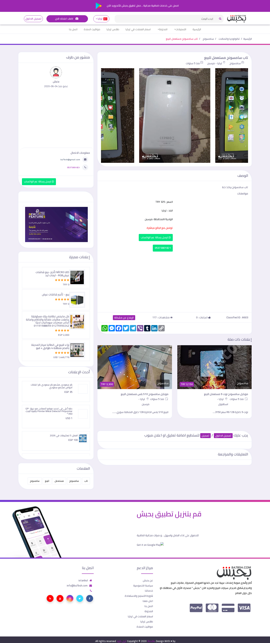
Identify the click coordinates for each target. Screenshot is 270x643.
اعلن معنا (148, 601)
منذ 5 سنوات (193, 63)
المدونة (163, 29)
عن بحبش (148, 580)
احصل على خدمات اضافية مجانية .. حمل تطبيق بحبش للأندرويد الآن (142, 5)
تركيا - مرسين (214, 63)
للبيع (47, 481)
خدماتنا (149, 590)
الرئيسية (197, 29)
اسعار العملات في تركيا (138, 29)
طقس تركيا (113, 29)
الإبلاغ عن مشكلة (124, 317)
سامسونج (208, 38)
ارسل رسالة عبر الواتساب (155, 237)
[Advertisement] (174, 281)
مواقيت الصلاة (92, 29)
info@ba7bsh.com (77, 585)
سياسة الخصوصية (143, 585)
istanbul (83, 580)
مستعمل (59, 481)
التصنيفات (181, 29)
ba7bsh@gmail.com (70, 159)
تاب (86, 481)
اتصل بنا (73, 29)
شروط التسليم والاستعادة (139, 595)
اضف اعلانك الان (64, 18)
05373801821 (163, 247)
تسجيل (205, 435)
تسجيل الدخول (33, 18)
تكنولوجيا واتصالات (229, 38)
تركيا (100, 18)
